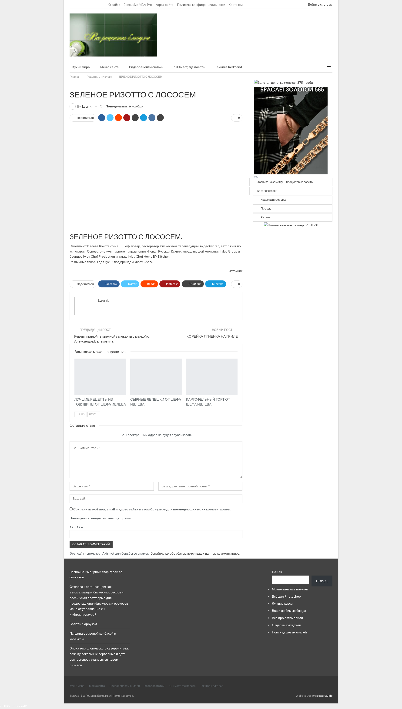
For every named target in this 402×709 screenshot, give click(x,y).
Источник (235, 271)
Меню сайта (109, 67)
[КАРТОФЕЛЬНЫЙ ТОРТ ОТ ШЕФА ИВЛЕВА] (212, 377)
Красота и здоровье (274, 199)
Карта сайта (164, 5)
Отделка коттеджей (286, 625)
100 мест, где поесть (189, 67)
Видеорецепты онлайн (146, 67)
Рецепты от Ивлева (71, 84)
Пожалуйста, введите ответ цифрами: (101, 518)
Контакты (236, 5)
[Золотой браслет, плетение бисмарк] (291, 130)
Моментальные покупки (290, 589)
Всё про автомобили (287, 618)
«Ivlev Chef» (143, 262)
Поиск (277, 572)
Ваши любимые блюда (289, 610)
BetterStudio (324, 695)
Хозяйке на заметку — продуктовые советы (285, 182)
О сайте (114, 5)
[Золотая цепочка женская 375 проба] (283, 82)
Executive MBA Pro (138, 5)
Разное (266, 217)
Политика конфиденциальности (201, 5)
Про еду (266, 208)
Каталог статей (267, 191)
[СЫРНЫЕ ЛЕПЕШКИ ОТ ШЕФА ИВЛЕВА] (156, 377)
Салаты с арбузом (83, 624)
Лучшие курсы (282, 603)
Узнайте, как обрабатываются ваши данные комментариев (195, 553)
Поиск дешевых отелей (289, 632)
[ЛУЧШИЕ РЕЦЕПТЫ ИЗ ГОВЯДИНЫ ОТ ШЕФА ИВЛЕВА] (100, 377)
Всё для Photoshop (286, 596)
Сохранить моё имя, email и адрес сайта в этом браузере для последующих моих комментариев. (152, 509)
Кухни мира (81, 67)
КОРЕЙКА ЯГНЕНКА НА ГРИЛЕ (212, 336)
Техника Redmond (228, 67)
